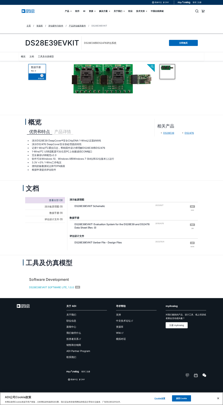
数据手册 (36, 67)
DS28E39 (168, 132)
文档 (31, 56)
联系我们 (71, 357)
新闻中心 (71, 326)
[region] (111, 398)
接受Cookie (181, 398)
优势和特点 (39, 131)
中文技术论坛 (123, 320)
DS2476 (189, 132)
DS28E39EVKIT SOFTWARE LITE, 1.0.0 (51, 287)
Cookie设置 (159, 398)
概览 (23, 56)
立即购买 (183, 43)
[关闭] (218, 398)
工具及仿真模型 (46, 56)
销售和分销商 (73, 344)
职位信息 (71, 320)
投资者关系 (72, 338)
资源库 (119, 326)
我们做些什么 (73, 332)
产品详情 (62, 131)
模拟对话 (121, 338)
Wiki (118, 332)
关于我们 (71, 314)
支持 (118, 314)
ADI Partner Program (78, 351)
